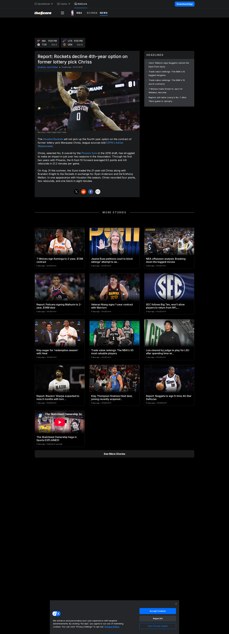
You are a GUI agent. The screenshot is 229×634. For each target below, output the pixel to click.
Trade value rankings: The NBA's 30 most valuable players (112, 352)
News (104, 13)
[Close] (176, 604)
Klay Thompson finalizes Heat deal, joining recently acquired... (112, 397)
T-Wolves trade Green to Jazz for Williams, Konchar (166, 91)
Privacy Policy (112, 626)
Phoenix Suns (89, 153)
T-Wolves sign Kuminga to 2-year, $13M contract (59, 260)
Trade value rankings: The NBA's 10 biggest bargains (167, 73)
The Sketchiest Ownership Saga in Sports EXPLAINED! (56, 438)
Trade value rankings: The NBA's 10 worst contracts (167, 82)
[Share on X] (76, 191)
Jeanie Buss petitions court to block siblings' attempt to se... (112, 260)
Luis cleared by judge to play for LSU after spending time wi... (167, 352)
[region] (114, 617)
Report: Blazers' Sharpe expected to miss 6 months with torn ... (57, 397)
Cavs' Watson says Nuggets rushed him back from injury (169, 65)
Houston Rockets (53, 139)
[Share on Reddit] (83, 191)
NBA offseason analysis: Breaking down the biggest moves (166, 260)
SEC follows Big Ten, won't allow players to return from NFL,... (165, 306)
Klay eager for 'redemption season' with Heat (57, 352)
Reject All (158, 618)
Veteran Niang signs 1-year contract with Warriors (112, 306)
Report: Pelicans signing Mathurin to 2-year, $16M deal (58, 306)
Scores (92, 13)
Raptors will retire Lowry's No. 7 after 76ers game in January (168, 99)
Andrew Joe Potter (48, 67)
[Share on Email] (97, 191)
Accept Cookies (158, 611)
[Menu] (62, 13)
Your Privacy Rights (158, 626)
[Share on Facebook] (90, 191)
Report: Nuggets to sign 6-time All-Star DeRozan (168, 397)
